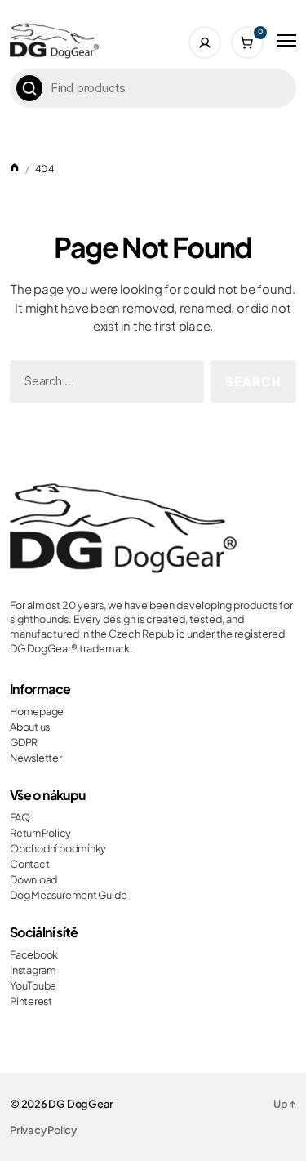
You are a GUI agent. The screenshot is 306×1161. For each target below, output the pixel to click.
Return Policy (40, 832)
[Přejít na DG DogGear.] (15, 168)
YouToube (33, 985)
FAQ (19, 817)
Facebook (34, 954)
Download (33, 879)
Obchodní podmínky (58, 848)
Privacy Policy (43, 1130)
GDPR (24, 742)
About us (30, 726)
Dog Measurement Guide (68, 894)
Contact (29, 863)
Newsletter (36, 757)
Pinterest (31, 1001)
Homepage (37, 711)
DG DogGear (80, 1103)
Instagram (33, 969)
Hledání (29, 88)
